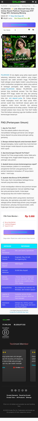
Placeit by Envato (24, 395)
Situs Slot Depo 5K (17, 16)
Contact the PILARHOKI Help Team (19, 312)
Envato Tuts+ (11, 397)
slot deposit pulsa (15, 98)
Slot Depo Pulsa (26, 6)
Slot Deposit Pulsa (14, 6)
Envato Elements (12, 395)
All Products (21, 397)
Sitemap (28, 397)
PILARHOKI (4, 6)
